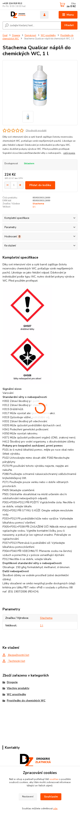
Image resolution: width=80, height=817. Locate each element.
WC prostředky (48, 35)
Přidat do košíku (40, 185)
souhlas (54, 779)
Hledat (69, 25)
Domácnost (30, 35)
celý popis (69, 153)
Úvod (5, 35)
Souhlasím (51, 796)
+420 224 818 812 (12, 3)
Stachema (38, 203)
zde (55, 808)
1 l (34, 206)
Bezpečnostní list (18, 655)
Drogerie (16, 35)
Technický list (16, 661)
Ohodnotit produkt (36, 130)
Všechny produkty (18, 688)
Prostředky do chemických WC (26, 700)
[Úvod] (18, 15)
